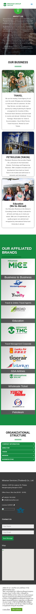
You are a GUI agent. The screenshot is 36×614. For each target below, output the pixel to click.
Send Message (7, 538)
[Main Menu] (31, 4)
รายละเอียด (6, 609)
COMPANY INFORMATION (11, 444)
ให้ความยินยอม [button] (16, 609)
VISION (4, 452)
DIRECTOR (6, 448)
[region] (18, 27)
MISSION (5, 455)
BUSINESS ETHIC (8, 459)
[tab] (18, 444)
